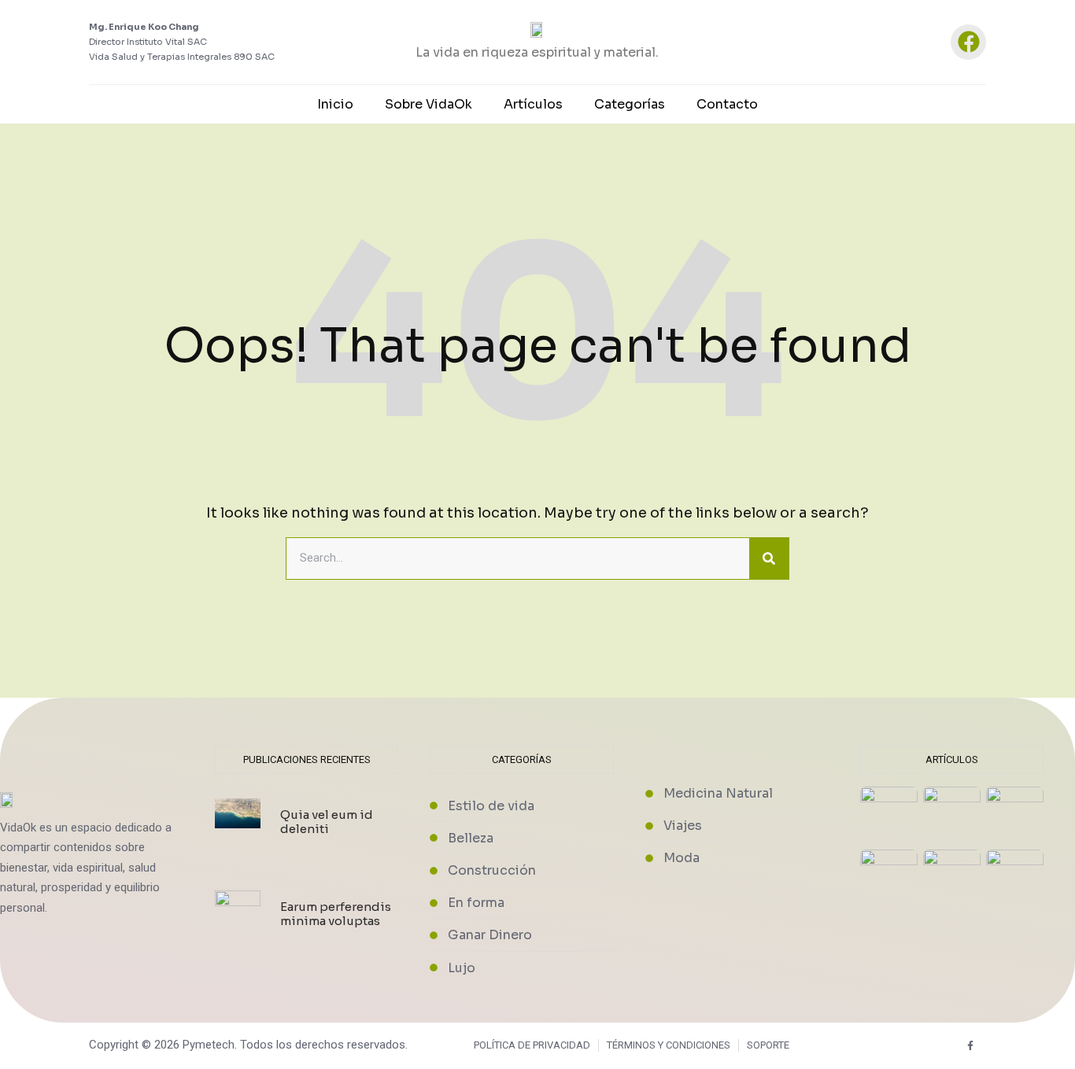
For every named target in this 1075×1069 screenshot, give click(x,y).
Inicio (335, 104)
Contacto (727, 104)
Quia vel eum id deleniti (326, 821)
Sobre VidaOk (428, 104)
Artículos (533, 104)
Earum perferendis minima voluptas (335, 913)
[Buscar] (769, 558)
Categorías (629, 104)
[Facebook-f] (970, 1045)
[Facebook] (968, 42)
